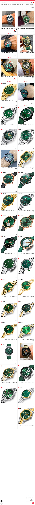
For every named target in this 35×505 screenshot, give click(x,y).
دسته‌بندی (25, 9)
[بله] (1, 503)
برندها (28, 9)
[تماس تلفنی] (1, 501)
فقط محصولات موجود (20, 9)
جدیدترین (32, 9)
